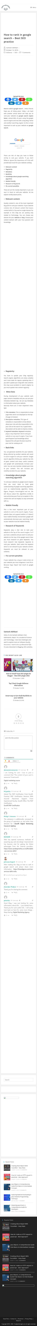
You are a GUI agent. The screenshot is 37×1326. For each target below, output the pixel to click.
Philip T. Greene (10, 816)
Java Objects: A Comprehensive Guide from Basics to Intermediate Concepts (21, 1186)
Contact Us (13, 1319)
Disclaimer (21, 1319)
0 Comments (23, 1170)
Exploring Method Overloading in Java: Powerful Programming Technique (21, 1197)
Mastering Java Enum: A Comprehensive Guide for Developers (19, 1207)
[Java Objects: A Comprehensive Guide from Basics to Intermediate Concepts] (7, 1187)
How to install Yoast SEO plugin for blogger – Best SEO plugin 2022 (18, 675)
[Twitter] (15, 99)
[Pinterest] (22, 99)
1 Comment (22, 1200)
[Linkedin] (11, 103)
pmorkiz (7, 900)
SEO (16, 52)
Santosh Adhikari (12, 48)
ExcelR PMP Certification (12, 805)
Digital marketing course (12, 780)
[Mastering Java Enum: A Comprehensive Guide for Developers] (7, 1208)
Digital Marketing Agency (21, 912)
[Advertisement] (18, 24)
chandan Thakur (10, 887)
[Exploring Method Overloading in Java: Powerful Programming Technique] (7, 1197)
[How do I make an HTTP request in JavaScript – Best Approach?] (7, 1177)
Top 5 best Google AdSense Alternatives (18, 684)
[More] (25, 103)
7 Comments (26, 52)
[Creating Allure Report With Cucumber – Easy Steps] (7, 1167)
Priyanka (7, 791)
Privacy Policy (28, 1319)
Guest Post (6, 1319)
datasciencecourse (11, 770)
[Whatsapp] (29, 99)
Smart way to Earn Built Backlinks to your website (19, 697)
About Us (18, 1320)
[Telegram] (18, 103)
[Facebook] (8, 99)
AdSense (9, 52)
